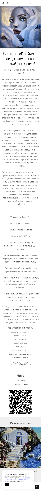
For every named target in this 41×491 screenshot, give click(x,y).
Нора (20, 376)
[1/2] (20, 27)
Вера (4, 430)
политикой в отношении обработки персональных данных (17, 479)
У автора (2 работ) (20, 385)
